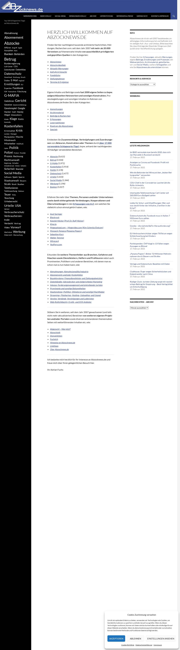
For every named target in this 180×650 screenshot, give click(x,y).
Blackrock (54, 217)
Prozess (8, 156)
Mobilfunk (19, 144)
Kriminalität (9, 131)
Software (8, 177)
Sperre (21, 177)
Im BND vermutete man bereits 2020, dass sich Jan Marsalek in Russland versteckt (150, 153)
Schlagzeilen (161, 64)
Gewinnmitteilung (19, 105)
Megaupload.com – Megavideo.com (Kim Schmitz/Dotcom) (76, 227)
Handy (20, 111)
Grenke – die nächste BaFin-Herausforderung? (150, 226)
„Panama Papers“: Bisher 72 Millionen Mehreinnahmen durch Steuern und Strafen (151, 255)
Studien (20, 184)
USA (18, 205)
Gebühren (9, 101)
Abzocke (54, 156)
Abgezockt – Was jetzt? (60, 329)
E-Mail (14, 80)
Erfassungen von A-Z (77, 16)
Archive (93, 16)
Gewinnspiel (10, 108)
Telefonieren (11, 187)
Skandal (19, 169)
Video (7, 227)
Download (8, 77)
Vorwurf (16, 227)
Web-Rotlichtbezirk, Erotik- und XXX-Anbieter (71, 302)
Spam (15, 177)
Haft (14, 112)
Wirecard (54, 241)
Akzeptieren (116, 638)
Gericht (20, 101)
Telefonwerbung (10, 191)
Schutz (17, 166)
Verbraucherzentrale (13, 217)
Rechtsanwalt (11, 159)
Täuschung (9, 198)
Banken (53, 187)
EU (22, 84)
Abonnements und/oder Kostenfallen (66, 275)
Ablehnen (135, 638)
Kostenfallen (55, 166)
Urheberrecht (10, 201)
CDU (16, 66)
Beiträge (139, 59)
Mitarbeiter (9, 143)
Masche (19, 136)
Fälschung (21, 91)
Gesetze (8, 104)
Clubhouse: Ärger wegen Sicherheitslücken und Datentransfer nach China (150, 272)
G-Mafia (54, 163)
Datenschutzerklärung (144, 645)
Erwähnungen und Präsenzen (156, 59)
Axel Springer (56, 214)
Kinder (6, 119)
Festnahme (12, 92)
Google (21, 108)
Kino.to (53, 224)
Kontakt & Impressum (160, 16)
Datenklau (21, 69)
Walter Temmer (57, 237)
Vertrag (17, 223)
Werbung (54, 183)
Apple (20, 48)
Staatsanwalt (11, 180)
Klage (13, 118)
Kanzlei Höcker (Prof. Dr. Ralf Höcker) (67, 220)
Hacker (7, 112)
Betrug (53, 159)
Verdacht (8, 223)
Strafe (7, 184)
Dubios (7, 80)
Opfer (6, 148)
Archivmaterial (57, 112)
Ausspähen (8, 50)
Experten (8, 88)
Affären (7, 47)
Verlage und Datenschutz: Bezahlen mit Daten (150, 264)
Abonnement (13, 37)
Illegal (7, 115)
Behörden (19, 54)
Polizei (8, 152)
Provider (23, 153)
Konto (21, 119)
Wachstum (8, 232)
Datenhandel (9, 70)
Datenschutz (142, 16)
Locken (7, 134)
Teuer (7, 194)
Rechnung (18, 156)
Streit (14, 184)
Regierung (7, 163)
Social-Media (60, 16)
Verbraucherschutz (14, 212)
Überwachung (18, 235)
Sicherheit (9, 168)
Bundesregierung (12, 63)
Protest (16, 153)
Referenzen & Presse (125, 16)
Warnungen (167, 57)
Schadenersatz (9, 166)
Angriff (14, 48)
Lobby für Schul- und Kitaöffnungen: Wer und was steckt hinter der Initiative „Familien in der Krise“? (150, 205)
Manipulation (9, 137)
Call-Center (8, 66)
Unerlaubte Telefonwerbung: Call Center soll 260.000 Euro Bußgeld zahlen (149, 194)
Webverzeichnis (30, 16)
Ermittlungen (12, 84)
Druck (23, 77)
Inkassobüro (16, 115)
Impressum (158, 645)
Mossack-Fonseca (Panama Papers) (66, 231)
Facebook (18, 88)
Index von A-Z (45, 16)
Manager (14, 134)
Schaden (15, 163)
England (21, 80)
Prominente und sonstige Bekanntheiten (68, 288)
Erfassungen (148, 57)
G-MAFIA (11, 95)
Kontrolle (7, 122)
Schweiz (23, 166)
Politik (53, 170)
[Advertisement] (151, 117)
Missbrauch (10, 140)
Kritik (19, 130)
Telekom (21, 191)
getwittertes (164, 62)
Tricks (14, 195)
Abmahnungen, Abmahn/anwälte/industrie (69, 271)
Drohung (16, 77)
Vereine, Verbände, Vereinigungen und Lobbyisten (72, 298)
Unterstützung (106, 16)
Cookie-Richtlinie (127, 645)
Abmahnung (11, 33)
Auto (15, 50)
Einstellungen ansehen (160, 638)
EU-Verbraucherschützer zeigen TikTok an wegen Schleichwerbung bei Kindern (151, 234)
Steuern (23, 181)
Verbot (6, 209)
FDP (5, 91)
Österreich (8, 235)
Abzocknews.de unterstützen (148, 67)
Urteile (53, 176)
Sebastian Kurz (57, 234)
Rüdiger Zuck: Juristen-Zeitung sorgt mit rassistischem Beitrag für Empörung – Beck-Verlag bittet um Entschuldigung (151, 284)
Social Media (56, 180)
